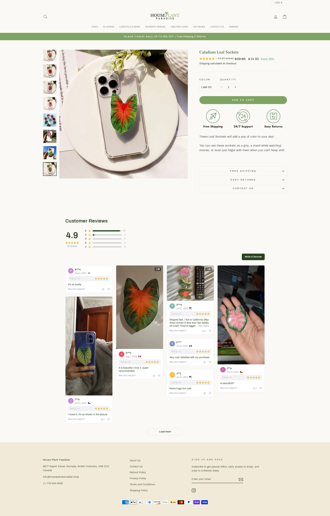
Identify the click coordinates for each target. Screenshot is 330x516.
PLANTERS (108, 26)
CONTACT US (217, 26)
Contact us (243, 188)
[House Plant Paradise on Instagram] (194, 490)
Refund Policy (138, 472)
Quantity (228, 79)
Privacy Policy (138, 478)
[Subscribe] (241, 479)
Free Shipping (243, 171)
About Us (135, 460)
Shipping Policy (139, 490)
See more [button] (203, 326)
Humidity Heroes (155, 26)
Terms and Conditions (142, 484)
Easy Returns (243, 180)
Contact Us (136, 466)
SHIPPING (234, 26)
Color (204, 79)
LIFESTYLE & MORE (129, 26)
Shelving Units (179, 26)
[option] (165, 37)
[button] (216, 59)
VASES (94, 26)
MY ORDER (199, 26)
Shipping (204, 63)
